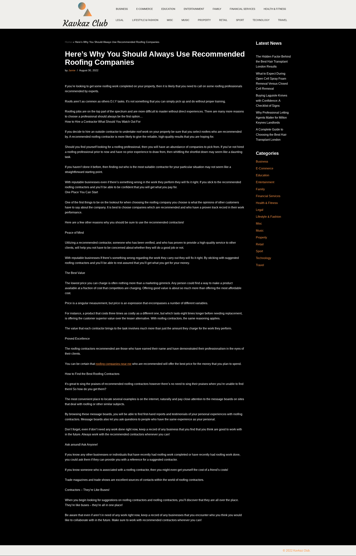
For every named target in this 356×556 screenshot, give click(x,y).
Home (68, 41)
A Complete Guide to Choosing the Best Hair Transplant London (271, 134)
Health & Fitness (275, 8)
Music (185, 20)
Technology (261, 20)
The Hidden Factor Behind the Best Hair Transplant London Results (273, 61)
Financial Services (242, 8)
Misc (170, 20)
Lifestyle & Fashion (145, 20)
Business (122, 8)
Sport (240, 20)
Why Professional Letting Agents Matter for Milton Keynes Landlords (272, 117)
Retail (223, 20)
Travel (282, 20)
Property (204, 20)
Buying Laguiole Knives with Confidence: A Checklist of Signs (271, 100)
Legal (120, 20)
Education (168, 8)
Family (217, 8)
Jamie (71, 70)
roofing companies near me (113, 363)
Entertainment (194, 8)
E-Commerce (144, 8)
